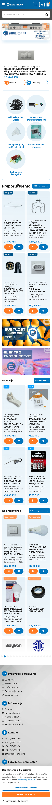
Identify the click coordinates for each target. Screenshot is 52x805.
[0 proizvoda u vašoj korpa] (48, 4)
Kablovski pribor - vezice (16, 118)
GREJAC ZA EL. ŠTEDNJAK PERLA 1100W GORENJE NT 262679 (38, 227)
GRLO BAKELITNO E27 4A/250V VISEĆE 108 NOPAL (13, 291)
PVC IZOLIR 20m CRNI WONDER (36, 610)
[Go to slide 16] (47, 656)
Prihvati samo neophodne (26, 787)
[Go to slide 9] (26, 656)
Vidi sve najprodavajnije (39, 511)
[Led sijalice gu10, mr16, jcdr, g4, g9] (15, 131)
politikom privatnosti (26, 780)
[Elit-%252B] (38, 646)
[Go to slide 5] (13, 656)
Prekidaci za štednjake (16, 173)
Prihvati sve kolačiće (26, 794)
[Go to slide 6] (16, 656)
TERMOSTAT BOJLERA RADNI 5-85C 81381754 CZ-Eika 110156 (13, 481)
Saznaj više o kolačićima (17, 801)
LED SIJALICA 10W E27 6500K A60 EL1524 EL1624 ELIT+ (37, 549)
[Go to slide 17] (50, 656)
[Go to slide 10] (29, 656)
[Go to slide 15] (44, 656)
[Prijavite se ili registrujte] (42, 4)
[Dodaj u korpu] (8, 247)
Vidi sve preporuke (41, 186)
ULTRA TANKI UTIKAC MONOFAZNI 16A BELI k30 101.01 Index (12, 421)
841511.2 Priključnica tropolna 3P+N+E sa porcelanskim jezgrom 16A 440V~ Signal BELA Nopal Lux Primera (38, 289)
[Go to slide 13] (38, 656)
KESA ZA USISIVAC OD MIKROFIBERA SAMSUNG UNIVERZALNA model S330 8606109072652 (37, 421)
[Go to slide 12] (35, 656)
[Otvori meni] (3, 4)
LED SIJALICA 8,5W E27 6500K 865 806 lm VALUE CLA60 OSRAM (13, 611)
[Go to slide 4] (10, 656)
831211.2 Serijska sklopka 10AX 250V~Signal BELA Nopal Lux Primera (13, 552)
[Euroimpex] (15, 4)
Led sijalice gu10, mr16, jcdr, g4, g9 (16, 145)
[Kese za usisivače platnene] (36, 131)
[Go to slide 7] (19, 656)
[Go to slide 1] (1, 656)
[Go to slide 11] (32, 656)
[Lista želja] (18, 247)
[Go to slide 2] (4, 656)
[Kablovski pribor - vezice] (15, 104)
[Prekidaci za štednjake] (15, 159)
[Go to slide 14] (41, 656)
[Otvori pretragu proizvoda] (26, 14)
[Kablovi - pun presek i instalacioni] (36, 104)
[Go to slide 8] (22, 656)
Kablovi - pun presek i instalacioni (36, 118)
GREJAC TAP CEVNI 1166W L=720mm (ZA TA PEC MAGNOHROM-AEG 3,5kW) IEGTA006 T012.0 (13, 225)
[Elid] (13, 646)
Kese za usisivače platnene (36, 145)
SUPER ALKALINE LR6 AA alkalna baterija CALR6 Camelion (37, 481)
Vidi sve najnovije (41, 380)
